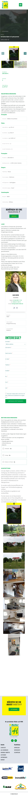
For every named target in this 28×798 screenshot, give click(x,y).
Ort (6, 388)
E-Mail (7, 359)
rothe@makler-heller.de (17, 303)
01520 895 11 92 (17, 300)
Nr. (6, 376)
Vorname (8, 347)
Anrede (7, 341)
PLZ (6, 382)
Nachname (8, 353)
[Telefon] (14, 308)
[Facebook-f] (15, 740)
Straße (7, 370)
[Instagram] (12, 740)
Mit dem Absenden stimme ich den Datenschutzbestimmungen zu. (15, 395)
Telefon (7, 364)
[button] (20, 4)
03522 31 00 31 (17, 302)
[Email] (17, 308)
